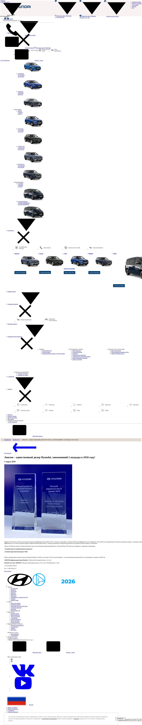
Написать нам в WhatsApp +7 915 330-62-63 (63, 16)
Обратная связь (36, 652)
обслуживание (15, 336)
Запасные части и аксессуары (19, 606)
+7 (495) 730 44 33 (13, 638)
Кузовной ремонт (16, 604)
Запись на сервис (137, 3)
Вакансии (13, 594)
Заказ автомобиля (16, 619)
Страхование (14, 627)
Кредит (134, 6)
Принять (120, 718)
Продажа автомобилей (17, 625)
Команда (13, 593)
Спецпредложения (13, 304)
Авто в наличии (15, 616)
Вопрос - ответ (38, 60)
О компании (14, 588)
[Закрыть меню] (23, 243)
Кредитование (15, 634)
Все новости (8, 453)
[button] (20, 585)
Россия (31, 704)
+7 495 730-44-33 (8, 19)
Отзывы (13, 599)
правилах (76, 718)
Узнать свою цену (70, 272)
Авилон (10, 389)
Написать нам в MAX (112, 16)
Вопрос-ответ (14, 600)
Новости (10, 414)
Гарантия (13, 609)
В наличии (11, 230)
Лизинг (13, 628)
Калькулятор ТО (15, 610)
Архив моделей (15, 622)
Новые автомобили (13, 709)
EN (133, 8)
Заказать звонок (29, 48)
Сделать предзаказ (20, 272)
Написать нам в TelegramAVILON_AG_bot (88, 16)
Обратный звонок (37, 436)
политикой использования (49, 718)
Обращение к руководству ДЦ (19, 597)
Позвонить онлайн (30, 35)
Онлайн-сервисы (12, 324)
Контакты (13, 596)
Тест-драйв (135, 5)
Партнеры (14, 591)
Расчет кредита (15, 621)
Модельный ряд (15, 615)
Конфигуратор (12, 291)
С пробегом (11, 376)
